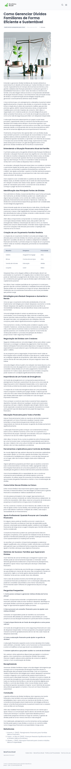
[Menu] (66, 5)
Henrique (43, 27)
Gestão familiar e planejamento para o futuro (14, 27)
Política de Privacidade (52, 753)
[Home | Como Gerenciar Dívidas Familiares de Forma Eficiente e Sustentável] (11, 5)
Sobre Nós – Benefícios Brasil (35, 753)
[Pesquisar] (62, 5)
